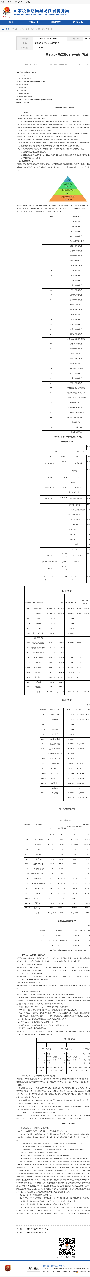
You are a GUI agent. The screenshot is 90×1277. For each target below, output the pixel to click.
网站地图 (46, 1266)
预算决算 (49, 29)
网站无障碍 (18, 2)
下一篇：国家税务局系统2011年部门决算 (32, 1233)
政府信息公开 (24, 29)
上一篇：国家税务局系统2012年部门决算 (32, 1229)
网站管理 (54, 1266)
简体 (2, 2)
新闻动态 (56, 22)
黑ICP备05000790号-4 (68, 1271)
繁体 (9, 2)
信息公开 (33, 22)
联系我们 (62, 1266)
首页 (11, 22)
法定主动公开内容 (37, 29)
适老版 (28, 2)
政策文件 (78, 22)
